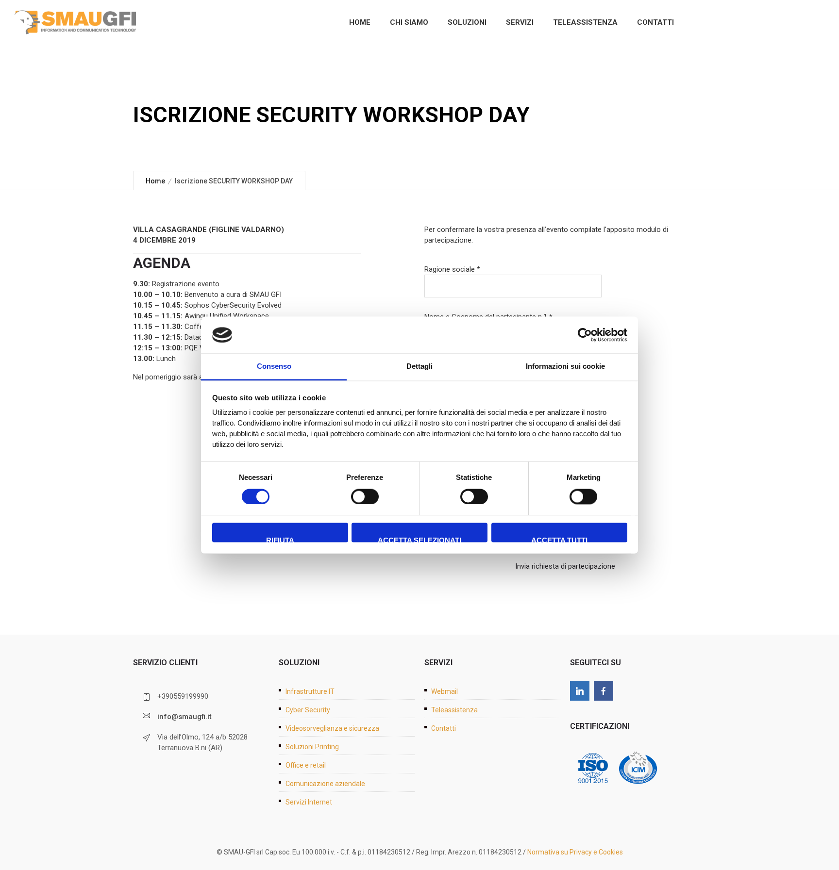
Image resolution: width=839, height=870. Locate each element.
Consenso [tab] (274, 366)
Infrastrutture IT (310, 691)
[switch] (365, 496)
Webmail (444, 691)
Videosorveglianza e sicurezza (332, 728)
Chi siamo (409, 22)
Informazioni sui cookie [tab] (565, 366)
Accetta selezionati (419, 539)
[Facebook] (603, 691)
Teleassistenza (585, 22)
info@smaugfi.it (184, 716)
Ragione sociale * (452, 269)
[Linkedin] (579, 691)
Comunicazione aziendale (325, 784)
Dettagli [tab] (419, 366)
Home (359, 22)
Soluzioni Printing (312, 747)
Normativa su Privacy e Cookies (575, 852)
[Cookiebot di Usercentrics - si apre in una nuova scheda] (584, 335)
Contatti (655, 22)
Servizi (520, 22)
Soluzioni (467, 22)
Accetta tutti (559, 539)
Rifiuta (280, 539)
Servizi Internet (308, 802)
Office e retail (305, 765)
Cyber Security (307, 710)
